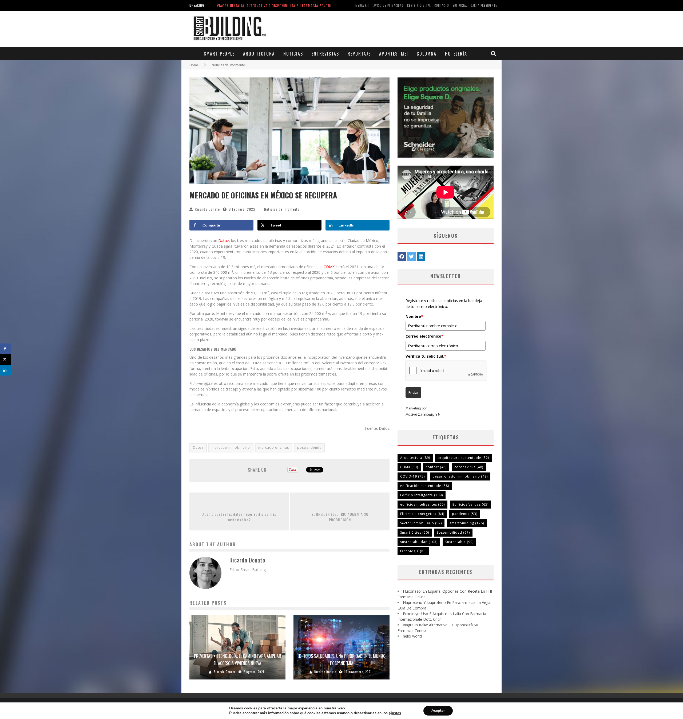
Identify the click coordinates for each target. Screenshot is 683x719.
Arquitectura (259, 53)
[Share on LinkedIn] (5, 370)
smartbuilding (467, 523)
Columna (426, 53)
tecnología (413, 551)
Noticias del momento (282, 209)
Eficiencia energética (422, 513)
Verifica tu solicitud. (426, 356)
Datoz (223, 240)
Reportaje (359, 53)
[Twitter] (411, 256)
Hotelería (456, 53)
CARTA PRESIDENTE (484, 5)
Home (194, 65)
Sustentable (459, 542)
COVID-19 (412, 476)
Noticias (293, 53)
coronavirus (468, 467)
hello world (412, 636)
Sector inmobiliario (421, 523)
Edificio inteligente (421, 495)
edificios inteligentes (422, 504)
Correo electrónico (424, 336)
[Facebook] (402, 256)
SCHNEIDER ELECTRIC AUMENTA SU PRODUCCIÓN (339, 516)
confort (436, 467)
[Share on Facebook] (5, 348)
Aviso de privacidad (388, 5)
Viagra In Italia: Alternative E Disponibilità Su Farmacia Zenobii (274, 4)
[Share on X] (5, 359)
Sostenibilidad (453, 532)
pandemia (464, 513)
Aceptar (438, 710)
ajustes (395, 713)
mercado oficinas (273, 447)
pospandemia (309, 447)
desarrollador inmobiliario (460, 476)
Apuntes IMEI (393, 53)
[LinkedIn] (421, 256)
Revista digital (419, 5)
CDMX (330, 266)
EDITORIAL (460, 5)
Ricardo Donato (207, 209)
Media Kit (362, 5)
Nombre (414, 316)
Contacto (441, 5)
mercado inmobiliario (231, 447)
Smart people (219, 53)
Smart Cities (414, 532)
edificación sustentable (424, 485)
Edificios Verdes (470, 504)
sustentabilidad (419, 542)
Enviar (413, 392)
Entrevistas (325, 53)
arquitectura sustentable (463, 457)
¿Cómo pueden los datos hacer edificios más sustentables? (239, 516)
